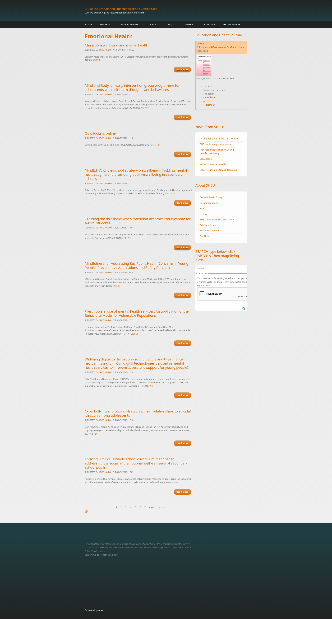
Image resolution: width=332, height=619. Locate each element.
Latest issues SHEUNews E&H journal (218, 169)
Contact (209, 24)
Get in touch (231, 24)
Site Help (204, 236)
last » (161, 507)
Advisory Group (208, 225)
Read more (183, 69)
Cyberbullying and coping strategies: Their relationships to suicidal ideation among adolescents (138, 413)
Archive (207, 100)
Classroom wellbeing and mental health (116, 45)
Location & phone (209, 202)
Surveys (105, 24)
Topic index (209, 104)
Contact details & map (211, 197)
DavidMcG (104, 50)
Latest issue (209, 97)
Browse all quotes (94, 610)
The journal (209, 86)
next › (152, 507)
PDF (98, 60)
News (153, 24)
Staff (202, 208)
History (203, 213)
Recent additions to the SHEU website (219, 138)
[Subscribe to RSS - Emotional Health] (138, 511)
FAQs (171, 24)
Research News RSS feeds (213, 164)
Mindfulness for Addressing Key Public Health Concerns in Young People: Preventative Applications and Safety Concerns (136, 265)
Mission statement (209, 230)
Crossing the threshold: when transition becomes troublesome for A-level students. (138, 221)
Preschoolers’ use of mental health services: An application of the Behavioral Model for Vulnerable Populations (137, 313)
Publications (129, 24)
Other (189, 24)
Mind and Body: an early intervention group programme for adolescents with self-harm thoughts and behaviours (132, 87)
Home (88, 24)
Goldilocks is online (100, 133)
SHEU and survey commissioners (216, 144)
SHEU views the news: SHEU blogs (217, 219)
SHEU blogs (206, 158)
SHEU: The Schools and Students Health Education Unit (121, 9)
